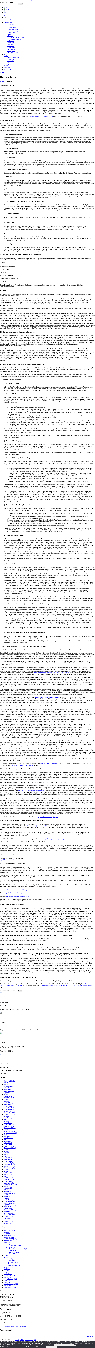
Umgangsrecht (13, 1252)
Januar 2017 (9, 1126)
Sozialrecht (8, 1270)
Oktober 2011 (9, 1203)
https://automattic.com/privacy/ (49, 763)
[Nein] (75, 1345)
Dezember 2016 (10, 1128)
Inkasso (7, 1255)
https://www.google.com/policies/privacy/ (56, 839)
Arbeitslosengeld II (11, 1235)
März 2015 (8, 1159)
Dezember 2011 (10, 1201)
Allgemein (8, 1233)
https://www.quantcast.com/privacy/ (22, 765)
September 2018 (10, 1099)
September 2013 (10, 1188)
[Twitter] (6, 7)
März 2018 (8, 1104)
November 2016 (10, 1129)
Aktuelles (8, 1232)
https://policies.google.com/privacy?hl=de (17, 896)
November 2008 (10, 1220)
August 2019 (9, 1094)
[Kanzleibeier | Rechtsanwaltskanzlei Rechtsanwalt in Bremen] (2, 72)
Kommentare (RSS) (31, 1340)
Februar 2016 (9, 1144)
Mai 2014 (8, 1176)
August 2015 (9, 1151)
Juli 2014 (8, 1173)
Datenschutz (14, 1326)
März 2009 (8, 1218)
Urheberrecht (9, 1277)
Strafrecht (8, 1274)
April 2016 (8, 1141)
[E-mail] (6, 11)
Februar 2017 (9, 1124)
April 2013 (8, 1191)
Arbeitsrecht (9, 1237)
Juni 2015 (8, 1154)
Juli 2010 (8, 1211)
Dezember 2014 (10, 1164)
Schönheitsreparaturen (15, 1265)
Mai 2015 (8, 1156)
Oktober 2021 (9, 1081)
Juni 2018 (8, 1101)
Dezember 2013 (10, 1184)
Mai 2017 (8, 1119)
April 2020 (8, 1089)
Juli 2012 (8, 1196)
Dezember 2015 (10, 1148)
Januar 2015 (9, 1163)
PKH (7, 1269)
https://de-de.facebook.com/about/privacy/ (47, 697)
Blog (7, 1242)
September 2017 (10, 1114)
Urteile (7, 1280)
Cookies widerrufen (51, 1347)
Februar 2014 (9, 1181)
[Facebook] (7, 9)
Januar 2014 (9, 1183)
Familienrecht (10, 1247)
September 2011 (10, 1205)
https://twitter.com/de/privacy (13, 893)
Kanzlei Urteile (14, 1245)
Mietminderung (13, 1264)
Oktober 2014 (9, 1168)
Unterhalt (11, 1254)
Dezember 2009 (10, 1213)
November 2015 (10, 1149)
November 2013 (10, 1186)
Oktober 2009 (9, 1215)
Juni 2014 (8, 1174)
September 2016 (10, 1133)
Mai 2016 (8, 1139)
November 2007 (10, 1221)
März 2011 (8, 1208)
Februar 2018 (9, 1106)
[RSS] (5, 12)
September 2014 (10, 1169)
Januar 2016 (9, 1146)
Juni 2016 (8, 1138)
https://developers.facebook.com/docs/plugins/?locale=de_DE (52, 672)
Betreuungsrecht (10, 1240)
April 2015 (8, 1158)
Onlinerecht (8, 1267)
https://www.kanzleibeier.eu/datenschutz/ (41, 116)
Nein (59, 1345)
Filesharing (12, 1279)
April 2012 (8, 1200)
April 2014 (8, 1178)
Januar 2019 (9, 1098)
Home (2, 81)
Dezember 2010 (10, 1210)
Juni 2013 (8, 1189)
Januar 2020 (9, 1091)
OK (55, 1345)
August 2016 (9, 1134)
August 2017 (9, 1116)
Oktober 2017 (9, 1113)
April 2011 (8, 1206)
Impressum (7, 1326)
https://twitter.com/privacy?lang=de (48, 817)
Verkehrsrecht (9, 1282)
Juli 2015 (8, 1153)
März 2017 (8, 1123)
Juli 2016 (8, 1136)
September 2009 (10, 1216)
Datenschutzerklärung (67, 1345)
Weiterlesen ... (91, 1337)
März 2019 (8, 1096)
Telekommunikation (11, 1275)
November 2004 (10, 1223)
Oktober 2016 (9, 1131)
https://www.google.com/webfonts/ (36, 826)
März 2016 (8, 1143)
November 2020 (10, 1086)
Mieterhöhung (12, 1262)
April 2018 (8, 1103)
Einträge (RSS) (19, 1340)
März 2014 (9, 1179)
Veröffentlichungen (11, 1284)
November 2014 (10, 1166)
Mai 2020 (8, 1087)
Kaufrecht (8, 1257)
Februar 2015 (9, 1161)
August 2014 (9, 1171)
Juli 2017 (8, 1118)
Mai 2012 (8, 1198)
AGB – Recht (9, 1230)
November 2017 (10, 1111)
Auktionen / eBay (10, 1239)
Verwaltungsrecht (10, 1287)
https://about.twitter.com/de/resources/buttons (31, 790)
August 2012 (9, 1194)
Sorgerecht (12, 1250)
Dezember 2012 (10, 1193)
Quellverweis (22, 1326)
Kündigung (12, 1260)
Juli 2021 (8, 1082)
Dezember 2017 (10, 1109)
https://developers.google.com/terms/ (10, 860)
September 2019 (10, 1093)
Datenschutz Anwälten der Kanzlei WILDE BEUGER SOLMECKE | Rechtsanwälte (67, 985)
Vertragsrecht (9, 1285)
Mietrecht (8, 1259)
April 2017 (8, 1121)
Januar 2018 (9, 1108)
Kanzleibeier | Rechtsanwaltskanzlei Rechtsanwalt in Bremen (18, 1)
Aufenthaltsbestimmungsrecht (17, 1249)
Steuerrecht (8, 1272)
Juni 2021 (8, 1084)
